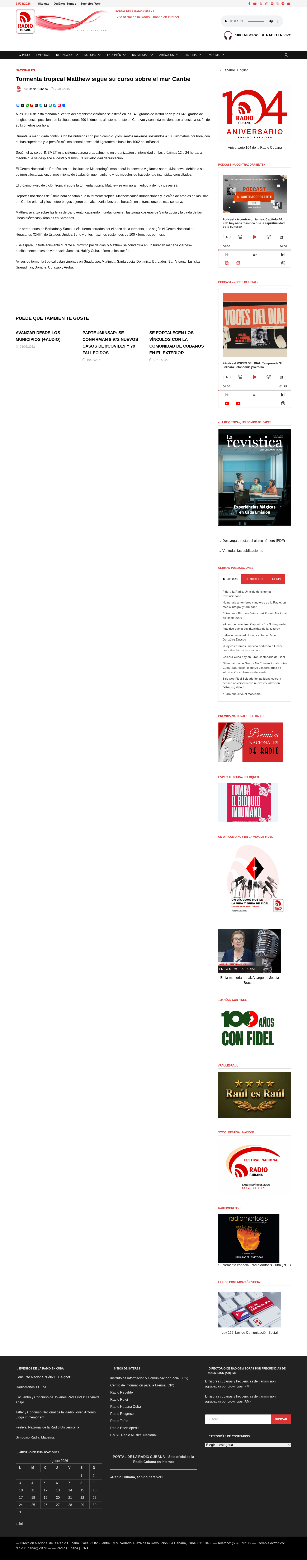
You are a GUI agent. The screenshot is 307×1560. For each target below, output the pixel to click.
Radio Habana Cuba (125, 1406)
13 (58, 1490)
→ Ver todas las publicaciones (240, 550)
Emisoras (42, 55)
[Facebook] (249, 3)
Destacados (64, 55)
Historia (191, 55)
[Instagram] (267, 3)
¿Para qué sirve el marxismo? (242, 694)
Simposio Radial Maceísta (35, 1437)
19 (45, 1497)
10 (21, 1490)
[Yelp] (277, 3)
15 (82, 1490)
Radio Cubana (38, 89)
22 (82, 1497)
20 (58, 1497)
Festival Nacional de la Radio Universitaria (47, 1427)
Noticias (90, 55)
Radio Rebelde (121, 1392)
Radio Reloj (119, 1399)
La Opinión (114, 55)
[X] (261, 3)
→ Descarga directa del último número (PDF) (251, 540)
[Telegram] (283, 3)
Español (228, 70)
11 (33, 1490)
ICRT (84, 1548)
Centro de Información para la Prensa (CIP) (142, 1385)
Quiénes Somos (65, 3)
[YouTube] (255, 3)
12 (45, 1490)
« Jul (19, 1523)
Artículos (166, 55)
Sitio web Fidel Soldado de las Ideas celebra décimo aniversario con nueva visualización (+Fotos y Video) (252, 683)
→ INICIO (24, 55)
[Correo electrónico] (288, 3)
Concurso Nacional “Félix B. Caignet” (43, 1377)
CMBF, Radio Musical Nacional (133, 1435)
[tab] (229, 579)
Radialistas (140, 55)
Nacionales (25, 70)
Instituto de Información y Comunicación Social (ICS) (149, 1378)
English (243, 70)
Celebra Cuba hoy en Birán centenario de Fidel (254, 657)
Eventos (213, 55)
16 (94, 1490)
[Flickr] (272, 3)
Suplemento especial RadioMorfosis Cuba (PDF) (254, 1265)
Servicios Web (90, 3)
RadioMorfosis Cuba (31, 1387)
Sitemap (43, 3)
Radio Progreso (122, 1414)
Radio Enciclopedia (125, 1428)
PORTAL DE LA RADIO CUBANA (134, 11)
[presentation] (229, 579)
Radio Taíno (119, 1421)
